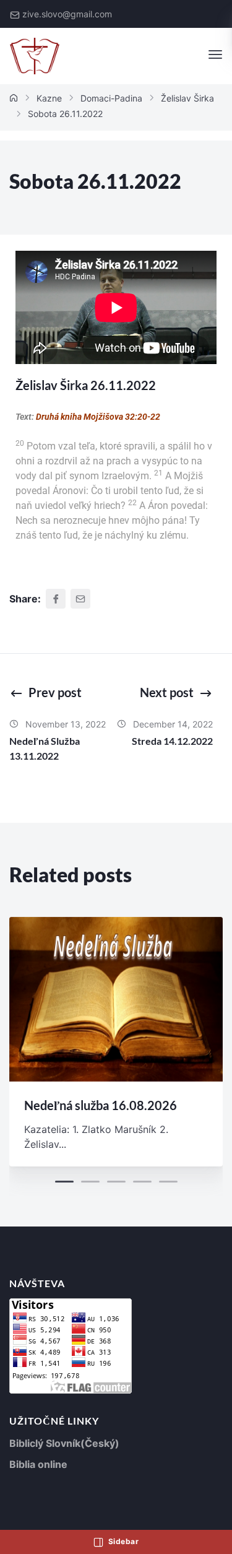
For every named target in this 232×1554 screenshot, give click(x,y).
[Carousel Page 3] (116, 1182)
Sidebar (122, 1541)
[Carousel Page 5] (168, 1182)
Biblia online (38, 1464)
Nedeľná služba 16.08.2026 (100, 1105)
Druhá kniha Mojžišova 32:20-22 (98, 417)
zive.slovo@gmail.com (67, 14)
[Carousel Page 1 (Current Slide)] (64, 1182)
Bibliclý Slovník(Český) (64, 1443)
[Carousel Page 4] (142, 1182)
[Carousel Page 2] (90, 1182)
